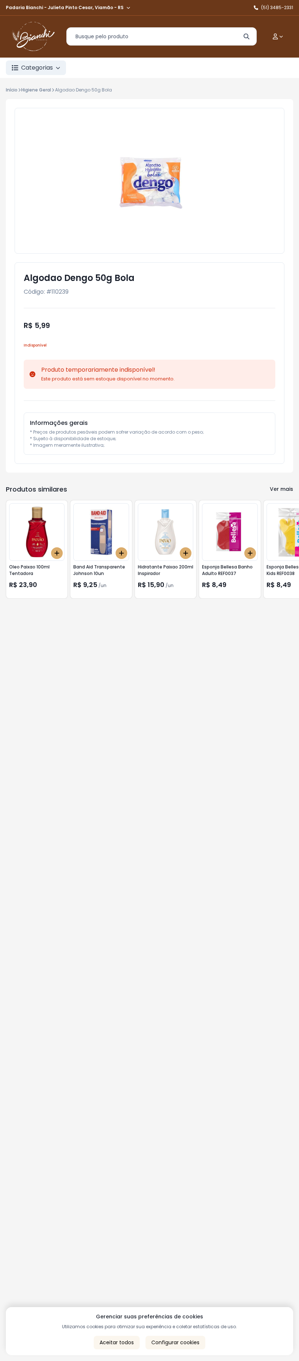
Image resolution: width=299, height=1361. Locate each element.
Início (12, 90)
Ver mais (281, 489)
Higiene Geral (36, 90)
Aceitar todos (117, 1342)
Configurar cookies (175, 1342)
